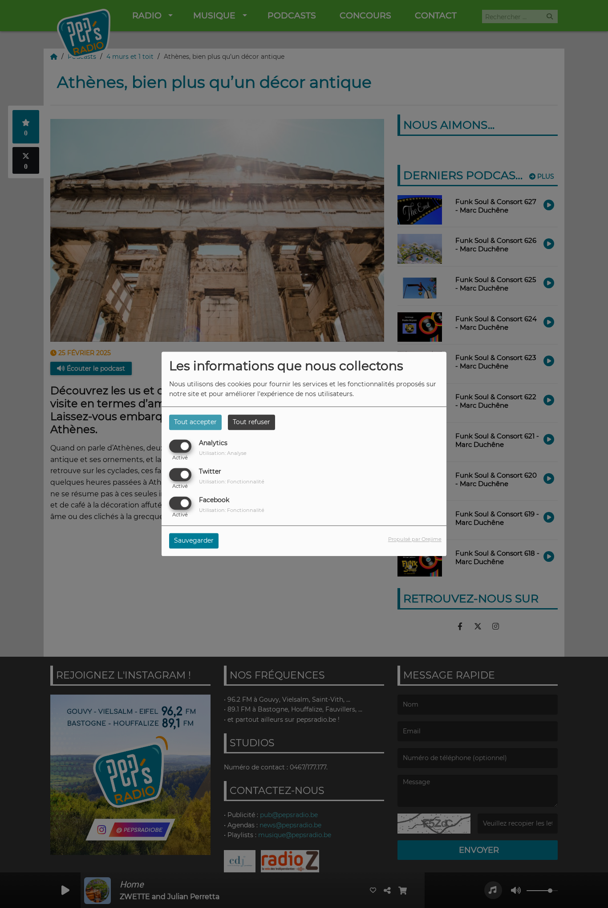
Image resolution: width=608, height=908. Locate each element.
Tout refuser (251, 422)
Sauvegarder (194, 541)
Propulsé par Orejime (415, 539)
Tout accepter (195, 422)
